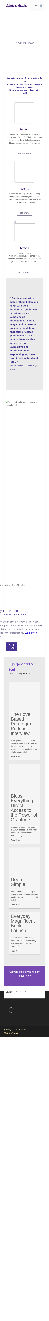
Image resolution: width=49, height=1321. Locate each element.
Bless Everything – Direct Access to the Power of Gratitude (24, 1122)
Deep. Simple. (19, 1197)
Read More (15, 1071)
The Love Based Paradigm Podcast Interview (21, 1038)
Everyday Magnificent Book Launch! (23, 1238)
